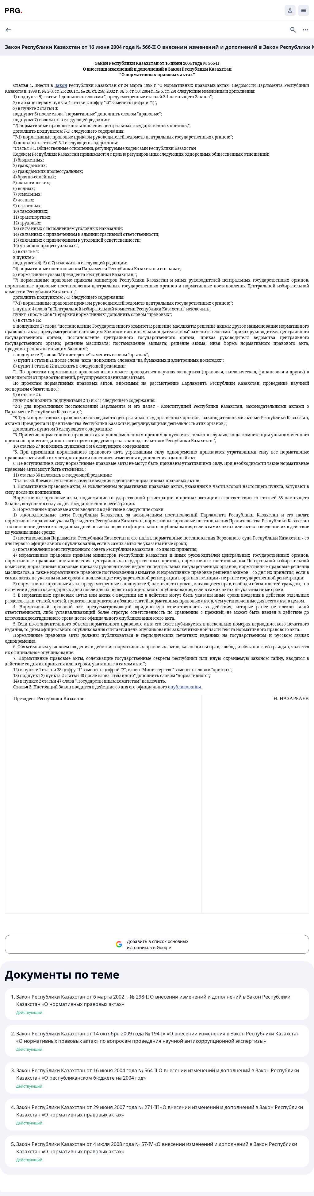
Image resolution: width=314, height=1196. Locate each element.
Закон (61, 85)
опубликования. (185, 687)
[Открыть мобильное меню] (303, 10)
